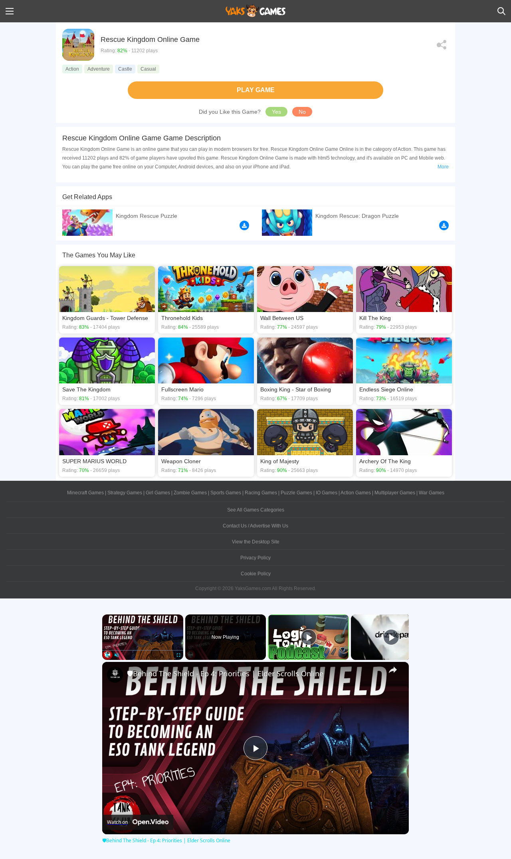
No (302, 112)
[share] (393, 670)
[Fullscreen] (178, 655)
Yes (276, 112)
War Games (431, 493)
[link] (115, 675)
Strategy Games (124, 493)
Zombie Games (190, 493)
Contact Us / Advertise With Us (255, 526)
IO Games (326, 493)
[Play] (107, 655)
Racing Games (261, 493)
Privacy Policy (255, 558)
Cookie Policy (256, 574)
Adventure (98, 69)
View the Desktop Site (255, 542)
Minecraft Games (85, 493)
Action (72, 69)
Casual (148, 69)
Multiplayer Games (394, 493)
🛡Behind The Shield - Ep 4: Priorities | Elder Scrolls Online (225, 673)
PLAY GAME (256, 90)
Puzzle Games (296, 493)
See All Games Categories (255, 510)
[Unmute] (116, 655)
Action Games (356, 493)
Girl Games (158, 493)
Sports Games (225, 493)
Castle (125, 69)
